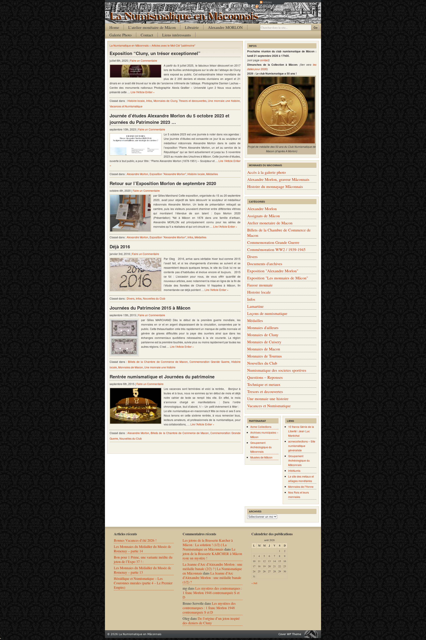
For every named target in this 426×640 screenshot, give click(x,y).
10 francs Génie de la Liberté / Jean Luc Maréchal (301, 431)
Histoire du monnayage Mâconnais (275, 186)
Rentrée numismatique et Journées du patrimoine (162, 376)
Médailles (212, 174)
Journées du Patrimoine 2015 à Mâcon (150, 307)
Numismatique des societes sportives (276, 370)
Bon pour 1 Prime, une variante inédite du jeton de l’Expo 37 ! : (143, 559)
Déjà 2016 (120, 246)
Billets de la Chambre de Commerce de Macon (158, 361)
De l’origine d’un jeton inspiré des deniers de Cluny (211, 620)
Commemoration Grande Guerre (209, 361)
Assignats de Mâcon (263, 215)
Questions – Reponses (265, 377)
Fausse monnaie (260, 285)
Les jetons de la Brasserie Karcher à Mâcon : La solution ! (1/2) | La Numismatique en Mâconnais (208, 544)
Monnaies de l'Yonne (301, 486)
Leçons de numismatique (267, 313)
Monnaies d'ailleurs (262, 327)
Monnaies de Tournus (264, 356)
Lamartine (255, 306)
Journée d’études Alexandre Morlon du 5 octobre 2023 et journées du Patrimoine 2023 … (169, 118)
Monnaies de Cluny (165, 101)
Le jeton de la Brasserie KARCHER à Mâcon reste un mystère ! (212, 553)
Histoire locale (136, 101)
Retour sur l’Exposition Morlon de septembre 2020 (163, 183)
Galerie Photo (120, 35)
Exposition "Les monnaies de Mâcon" (277, 277)
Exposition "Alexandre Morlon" (168, 174)
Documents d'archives (264, 263)
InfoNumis (294, 470)
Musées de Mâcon (261, 457)
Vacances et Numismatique (126, 106)
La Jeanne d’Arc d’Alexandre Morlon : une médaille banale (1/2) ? (212, 577)
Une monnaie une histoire (224, 101)
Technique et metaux (263, 384)
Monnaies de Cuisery (264, 341)
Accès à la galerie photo (266, 172)
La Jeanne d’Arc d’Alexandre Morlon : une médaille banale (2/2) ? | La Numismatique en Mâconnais (212, 568)
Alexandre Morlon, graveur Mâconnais (278, 179)
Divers (130, 298)
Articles (267, 2)
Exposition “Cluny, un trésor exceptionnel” (155, 53)
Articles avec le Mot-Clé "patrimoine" (173, 45)
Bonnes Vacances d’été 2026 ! (135, 540)
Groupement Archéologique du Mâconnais (261, 447)
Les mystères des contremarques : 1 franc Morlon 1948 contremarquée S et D (212, 592)
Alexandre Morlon (137, 174)
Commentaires (267, 6)
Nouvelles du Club (154, 298)
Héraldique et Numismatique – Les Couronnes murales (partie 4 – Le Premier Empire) (143, 583)
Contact (147, 35)
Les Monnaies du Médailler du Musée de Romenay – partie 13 (142, 570)
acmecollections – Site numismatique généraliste (301, 445)
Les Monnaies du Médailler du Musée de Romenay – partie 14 (142, 548)
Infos (149, 101)
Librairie (192, 27)
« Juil (254, 583)
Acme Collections (260, 427)
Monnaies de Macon (130, 367)
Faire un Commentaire (143, 60)
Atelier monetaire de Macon (269, 222)
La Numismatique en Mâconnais (129, 45)
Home (114, 27)
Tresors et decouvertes (193, 101)
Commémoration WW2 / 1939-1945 (276, 249)
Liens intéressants (176, 35)
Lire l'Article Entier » (143, 92)
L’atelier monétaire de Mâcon (152, 27)
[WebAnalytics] (0, 637)
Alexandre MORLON (225, 27)
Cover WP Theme (289, 634)
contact (264, 60)
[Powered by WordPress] (312, 634)
